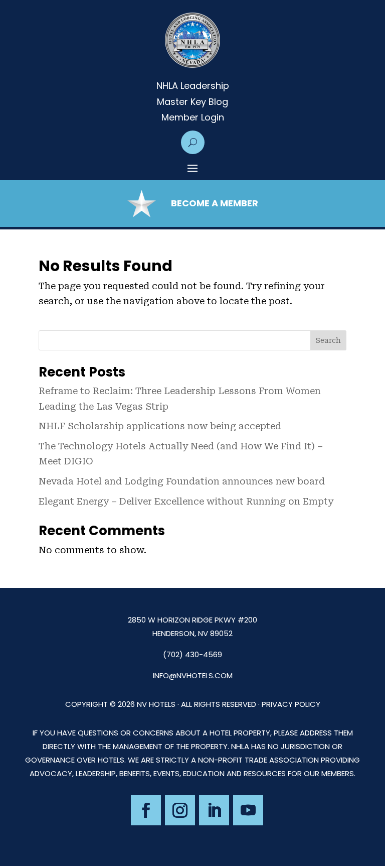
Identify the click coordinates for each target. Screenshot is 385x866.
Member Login (192, 117)
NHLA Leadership (192, 85)
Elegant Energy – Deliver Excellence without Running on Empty (186, 501)
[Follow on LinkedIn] (214, 810)
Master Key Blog (192, 101)
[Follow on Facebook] (146, 810)
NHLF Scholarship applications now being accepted (160, 426)
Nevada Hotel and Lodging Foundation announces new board (182, 481)
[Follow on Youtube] (248, 810)
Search (328, 340)
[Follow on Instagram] (180, 810)
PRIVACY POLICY (291, 704)
